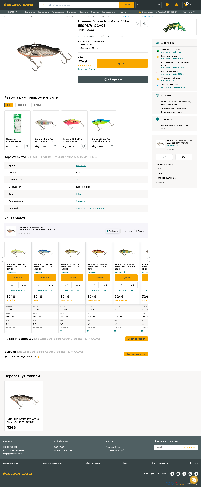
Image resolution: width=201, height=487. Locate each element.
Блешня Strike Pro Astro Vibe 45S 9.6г (44, 140)
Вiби (78, 194)
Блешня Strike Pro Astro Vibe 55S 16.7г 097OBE (16, 266)
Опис (158, 169)
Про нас (126, 463)
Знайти (126, 5)
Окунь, (86, 208)
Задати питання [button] (136, 339)
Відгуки (160, 182)
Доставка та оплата (11, 463)
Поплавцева (58, 12)
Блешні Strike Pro (67, 17)
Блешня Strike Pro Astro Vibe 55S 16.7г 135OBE (43, 266)
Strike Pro (81, 165)
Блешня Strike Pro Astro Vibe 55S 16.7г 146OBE (71, 266)
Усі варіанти (115, 79)
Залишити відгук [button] (136, 354)
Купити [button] (122, 63)
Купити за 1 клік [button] (86, 69)
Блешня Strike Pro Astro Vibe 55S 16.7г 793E (125, 266)
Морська (72, 12)
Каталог (21, 17)
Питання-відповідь (166, 178)
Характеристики (164, 164)
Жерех (100, 208)
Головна (7, 17)
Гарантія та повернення (52, 463)
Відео (159, 173)
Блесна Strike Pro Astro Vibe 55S (95, 17)
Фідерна (83, 12)
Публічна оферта (92, 463)
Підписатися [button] (188, 447)
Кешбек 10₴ (84, 65)
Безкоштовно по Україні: (159, 12)
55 (77, 180)
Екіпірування (108, 12)
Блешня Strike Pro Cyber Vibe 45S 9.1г (101, 140)
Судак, (93, 208)
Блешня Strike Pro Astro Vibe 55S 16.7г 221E (98, 266)
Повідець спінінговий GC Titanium (14, 141)
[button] (167, 5)
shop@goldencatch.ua (12, 454)
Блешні (50, 17)
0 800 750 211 (10, 447)
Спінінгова (43, 12)
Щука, (79, 208)
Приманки (35, 17)
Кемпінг (122, 12)
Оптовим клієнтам (160, 463)
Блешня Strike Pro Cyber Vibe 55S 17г (72, 140)
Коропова (29, 12)
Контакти (194, 463)
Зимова (95, 12)
